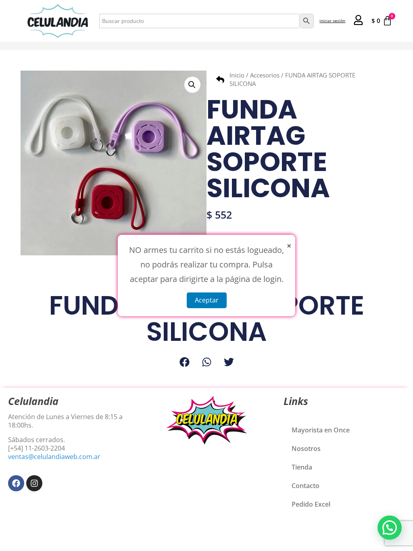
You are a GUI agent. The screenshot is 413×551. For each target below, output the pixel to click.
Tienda (302, 467)
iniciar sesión (332, 20)
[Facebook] (16, 483)
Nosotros (306, 448)
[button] (192, 85)
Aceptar (207, 300)
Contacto (305, 485)
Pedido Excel (311, 504)
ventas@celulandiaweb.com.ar (54, 456)
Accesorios (265, 75)
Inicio (236, 75)
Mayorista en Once (321, 430)
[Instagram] (34, 483)
